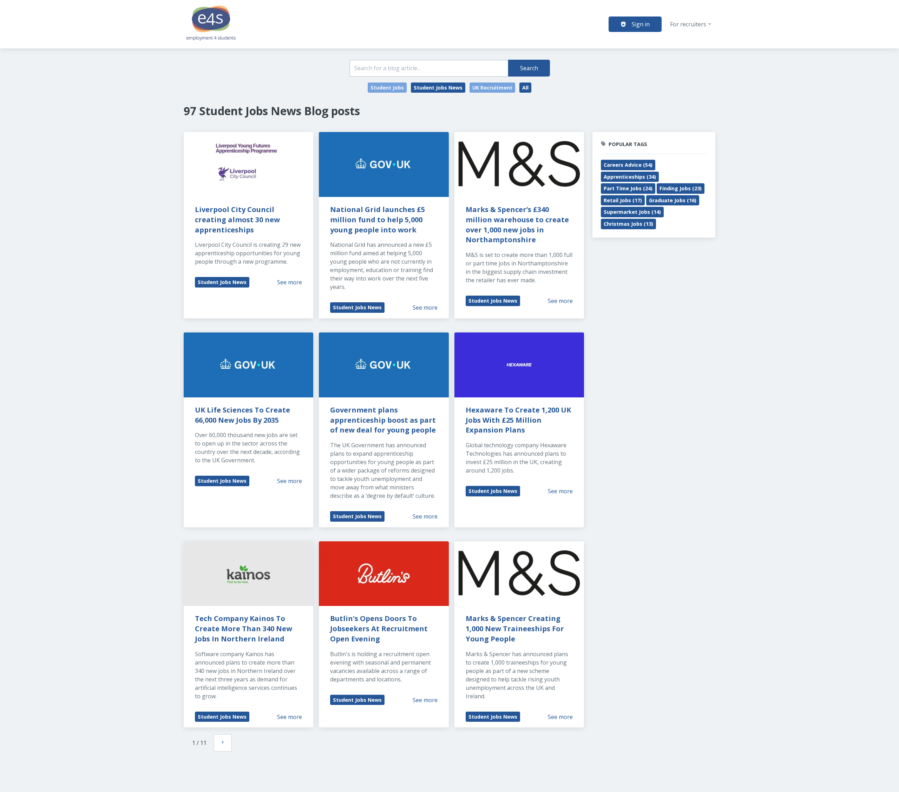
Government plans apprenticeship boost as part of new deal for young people (384, 420)
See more (289, 282)
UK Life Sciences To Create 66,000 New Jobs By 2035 (243, 415)
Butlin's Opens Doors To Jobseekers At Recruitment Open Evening (379, 629)
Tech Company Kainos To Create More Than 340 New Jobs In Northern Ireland (244, 629)
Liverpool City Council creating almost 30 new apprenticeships (238, 220)
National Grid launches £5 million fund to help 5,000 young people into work (378, 220)
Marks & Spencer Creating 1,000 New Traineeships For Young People (516, 629)
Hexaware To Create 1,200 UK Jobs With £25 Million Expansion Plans (519, 420)
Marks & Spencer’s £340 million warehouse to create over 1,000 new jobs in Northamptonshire (518, 224)
